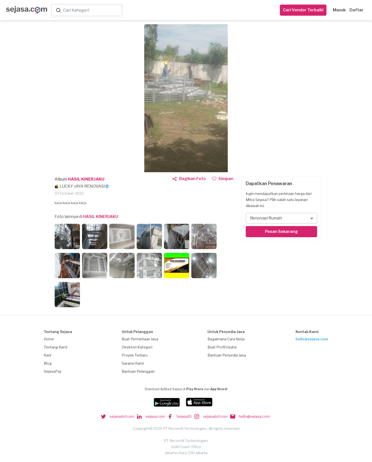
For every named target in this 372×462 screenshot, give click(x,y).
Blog (48, 363)
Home (49, 339)
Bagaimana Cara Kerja (226, 339)
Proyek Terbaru (135, 355)
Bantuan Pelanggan (138, 371)
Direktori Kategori (137, 347)
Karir (48, 355)
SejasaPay (52, 371)
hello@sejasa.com (312, 339)
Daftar (356, 10)
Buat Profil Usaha (222, 347)
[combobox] (91, 10)
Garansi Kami (133, 363)
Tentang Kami (55, 347)
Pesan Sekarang (281, 231)
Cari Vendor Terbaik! (303, 10)
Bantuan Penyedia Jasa (227, 355)
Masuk (339, 10)
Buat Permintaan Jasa (140, 339)
